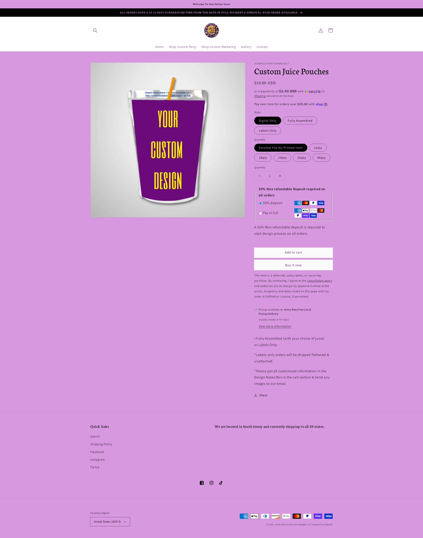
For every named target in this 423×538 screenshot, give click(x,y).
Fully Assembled (300, 121)
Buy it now (293, 265)
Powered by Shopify (322, 524)
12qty (318, 148)
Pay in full (270, 212)
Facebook (97, 452)
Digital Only (267, 121)
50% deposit (273, 203)
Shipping (259, 95)
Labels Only (267, 130)
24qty (282, 158)
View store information (275, 326)
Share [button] (263, 395)
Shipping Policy (101, 444)
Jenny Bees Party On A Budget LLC (293, 524)
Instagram (97, 460)
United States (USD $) (107, 521)
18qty (263, 158)
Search (95, 436)
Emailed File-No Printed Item (281, 148)
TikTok (95, 467)
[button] (95, 30)
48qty (321, 158)
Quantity (259, 167)
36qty (302, 158)
